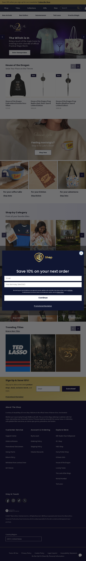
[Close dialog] (81, 253)
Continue (42, 298)
